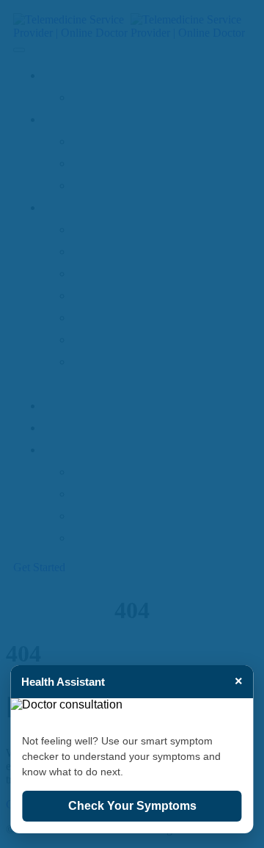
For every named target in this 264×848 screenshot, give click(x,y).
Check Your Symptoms (132, 806)
